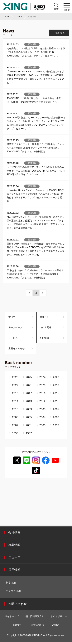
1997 (29, 433)
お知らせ (44, 317)
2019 (56, 385)
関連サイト (18, 624)
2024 (42, 377)
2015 (56, 393)
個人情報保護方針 (35, 616)
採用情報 (14, 569)
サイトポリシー (59, 616)
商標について (38, 624)
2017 (29, 393)
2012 (42, 401)
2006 (15, 417)
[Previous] (29, 293)
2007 (56, 409)
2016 (42, 393)
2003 (56, 417)
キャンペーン (15, 327)
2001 (29, 425)
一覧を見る (59, 32)
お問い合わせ (17, 604)
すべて (11, 317)
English (55, 624)
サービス (13, 338)
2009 (29, 409)
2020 (42, 385)
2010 (15, 409)
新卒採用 (11, 582)
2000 (42, 425)
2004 (42, 417)
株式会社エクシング (24, 5)
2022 (15, 385)
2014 (15, 401)
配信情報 (44, 338)
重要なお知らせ (16, 348)
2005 (29, 417)
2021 (29, 385)
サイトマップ (12, 616)
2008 (42, 409)
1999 (56, 425)
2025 (29, 377)
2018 (15, 393)
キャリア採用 (13, 590)
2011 (56, 401)
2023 (56, 377)
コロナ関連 (45, 327)
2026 (15, 377)
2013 (29, 401)
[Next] (43, 293)
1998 (15, 433)
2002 (15, 425)
